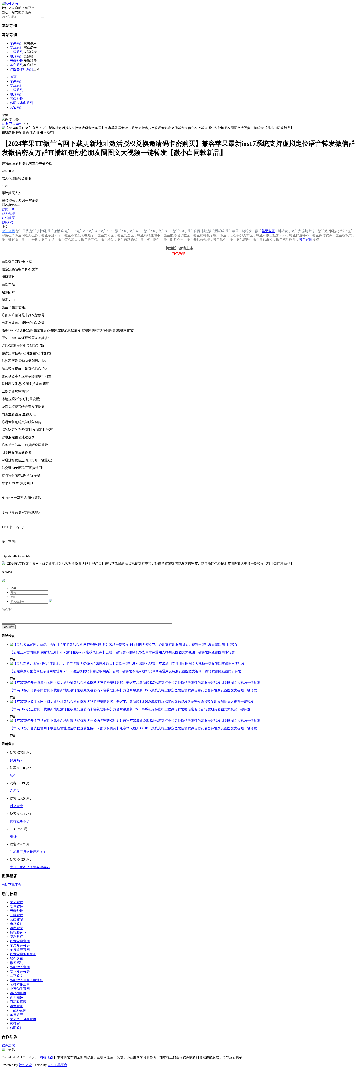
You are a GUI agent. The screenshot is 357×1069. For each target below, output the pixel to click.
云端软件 (16, 915)
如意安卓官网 (20, 941)
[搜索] (42, 17)
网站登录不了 (20, 821)
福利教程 (16, 936)
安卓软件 (16, 906)
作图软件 (16, 1028)
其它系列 (16, 65)
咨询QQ (7, 222)
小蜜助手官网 (20, 989)
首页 (13, 77)
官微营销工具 (20, 984)
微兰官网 (8, 231)
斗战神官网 (18, 1010)
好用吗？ (16, 760)
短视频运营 (18, 932)
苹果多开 (268, 231)
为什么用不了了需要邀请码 (30, 867)
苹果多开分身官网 (23, 1019)
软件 (13, 775)
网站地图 (46, 1057)
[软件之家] (10, 3)
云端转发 (16, 919)
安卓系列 (16, 47)
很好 (13, 836)
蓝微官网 (16, 1023)
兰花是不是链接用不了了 (28, 852)
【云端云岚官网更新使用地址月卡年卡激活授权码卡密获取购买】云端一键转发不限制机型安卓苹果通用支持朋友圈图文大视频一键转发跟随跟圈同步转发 (122, 652)
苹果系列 (16, 43)
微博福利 (16, 963)
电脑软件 (16, 923)
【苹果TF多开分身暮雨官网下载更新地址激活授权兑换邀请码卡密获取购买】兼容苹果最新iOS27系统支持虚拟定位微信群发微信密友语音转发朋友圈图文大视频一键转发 (133, 690)
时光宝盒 (16, 806)
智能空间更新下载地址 (26, 980)
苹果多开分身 (20, 945)
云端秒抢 (16, 60)
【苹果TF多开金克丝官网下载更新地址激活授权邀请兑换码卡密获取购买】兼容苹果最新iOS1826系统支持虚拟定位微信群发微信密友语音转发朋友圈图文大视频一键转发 (133, 728)
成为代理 (8, 213)
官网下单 (8, 209)
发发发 (15, 791)
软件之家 (16, 958)
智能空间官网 (20, 967)
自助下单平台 (11, 884)
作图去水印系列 (21, 69)
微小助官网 (18, 993)
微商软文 (16, 928)
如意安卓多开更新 (23, 954)
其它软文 (16, 976)
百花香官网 (18, 1002)
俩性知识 (16, 997)
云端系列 (16, 52)
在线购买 (8, 218)
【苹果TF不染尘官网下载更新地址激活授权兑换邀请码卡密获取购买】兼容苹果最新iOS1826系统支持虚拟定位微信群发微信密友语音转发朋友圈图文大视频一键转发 (130, 709)
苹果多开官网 (20, 950)
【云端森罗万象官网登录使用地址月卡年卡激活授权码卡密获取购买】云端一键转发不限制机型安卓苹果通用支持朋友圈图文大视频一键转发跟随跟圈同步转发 (125, 671)
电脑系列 (16, 56)
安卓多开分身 (20, 971)
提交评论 (8, 626)
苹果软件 (16, 902)
